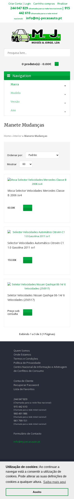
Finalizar (62, 3)
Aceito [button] (37, 491)
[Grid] (9, 147)
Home (7, 136)
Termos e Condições (26, 358)
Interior (17, 136)
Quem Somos (22, 350)
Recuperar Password (26, 385)
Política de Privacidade (27, 363)
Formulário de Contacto (27, 433)
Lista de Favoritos (24, 389)
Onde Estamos (22, 354)
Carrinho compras (44, 3)
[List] (14, 147)
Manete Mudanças (35, 136)
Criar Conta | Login (19, 3)
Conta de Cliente (23, 381)
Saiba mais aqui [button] (54, 482)
